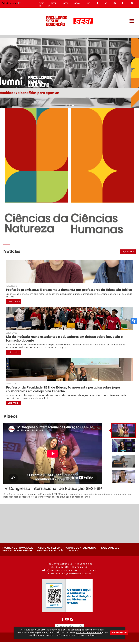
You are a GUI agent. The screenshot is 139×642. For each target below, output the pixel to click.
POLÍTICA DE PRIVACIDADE (18, 548)
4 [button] (71, 239)
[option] (69, 73)
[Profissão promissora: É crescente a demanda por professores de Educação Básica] (69, 271)
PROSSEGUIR (119, 632)
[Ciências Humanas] (102, 172)
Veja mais (127, 252)
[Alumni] (69, 73)
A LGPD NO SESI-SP (49, 548)
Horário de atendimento (80, 548)
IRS (88, 3)
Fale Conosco (110, 548)
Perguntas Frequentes (17, 551)
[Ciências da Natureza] (36, 170)
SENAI (77, 3)
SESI (65, 3)
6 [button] (78, 239)
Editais (73, 551)
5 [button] (74, 239)
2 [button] (69, 105)
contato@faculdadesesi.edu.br (73, 574)
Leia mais (13, 301)
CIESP (54, 3)
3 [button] (73, 105)
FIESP (41, 3)
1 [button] (66, 105)
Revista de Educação (50, 551)
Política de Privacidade (89, 632)
